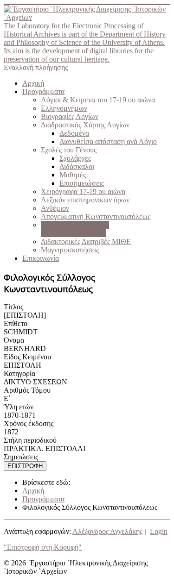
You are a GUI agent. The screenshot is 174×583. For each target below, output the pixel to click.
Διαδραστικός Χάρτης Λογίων (85, 125)
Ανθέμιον (55, 208)
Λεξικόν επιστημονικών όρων (85, 200)
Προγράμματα (43, 91)
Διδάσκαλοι (76, 166)
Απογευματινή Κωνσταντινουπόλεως (95, 216)
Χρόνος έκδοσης (28, 423)
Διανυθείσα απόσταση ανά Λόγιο (108, 141)
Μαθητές (72, 175)
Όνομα (14, 340)
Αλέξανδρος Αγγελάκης (107, 531)
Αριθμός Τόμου (27, 390)
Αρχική (33, 83)
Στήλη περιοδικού (30, 440)
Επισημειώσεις (81, 183)
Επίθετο (15, 323)
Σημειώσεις (21, 457)
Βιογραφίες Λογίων (69, 116)
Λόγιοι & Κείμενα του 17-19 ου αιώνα (98, 100)
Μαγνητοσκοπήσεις (70, 250)
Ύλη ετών (18, 407)
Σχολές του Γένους (69, 150)
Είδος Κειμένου (27, 357)
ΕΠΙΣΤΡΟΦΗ (25, 466)
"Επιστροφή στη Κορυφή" (43, 547)
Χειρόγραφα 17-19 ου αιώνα (83, 191)
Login (159, 531)
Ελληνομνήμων (64, 108)
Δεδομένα (74, 133)
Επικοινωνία (40, 258)
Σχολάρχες (75, 158)
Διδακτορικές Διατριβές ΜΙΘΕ (86, 241)
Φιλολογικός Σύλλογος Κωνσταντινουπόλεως (75, 229)
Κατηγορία (19, 373)
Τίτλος (13, 307)
